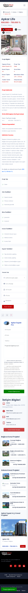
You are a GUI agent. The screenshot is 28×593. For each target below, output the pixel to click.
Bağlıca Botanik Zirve (16, 451)
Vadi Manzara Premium (17, 474)
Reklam (24, 590)
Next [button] (24, 52)
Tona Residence (15, 493)
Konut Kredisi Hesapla (14, 429)
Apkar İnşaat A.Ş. (16, 324)
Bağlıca (20, 12)
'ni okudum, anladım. (14, 362)
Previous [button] (2, 52)
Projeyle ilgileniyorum (9, 589)
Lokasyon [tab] (8, 32)
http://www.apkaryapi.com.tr (14, 413)
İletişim (19, 576)
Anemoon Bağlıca (15, 460)
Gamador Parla (15, 483)
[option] (14, 43)
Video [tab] (19, 29)
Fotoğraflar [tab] (8, 29)
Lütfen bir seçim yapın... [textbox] (12, 278)
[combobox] (16, 277)
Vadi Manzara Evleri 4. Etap (17, 502)
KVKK (6, 575)
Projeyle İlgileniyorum (14, 391)
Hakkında (17, 590)
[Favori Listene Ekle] (11, 315)
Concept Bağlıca (15, 440)
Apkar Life (5, 539)
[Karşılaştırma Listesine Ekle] (7, 315)
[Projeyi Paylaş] (2, 315)
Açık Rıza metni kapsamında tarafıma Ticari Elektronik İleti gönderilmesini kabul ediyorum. (12, 368)
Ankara (14, 12)
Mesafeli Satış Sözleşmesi (15, 575)
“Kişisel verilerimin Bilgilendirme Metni (12, 371)
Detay (23, 546)
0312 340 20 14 (11, 424)
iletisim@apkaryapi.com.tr (13, 419)
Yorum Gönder (8, 307)
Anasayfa (7, 12)
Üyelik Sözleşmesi (10, 576)
